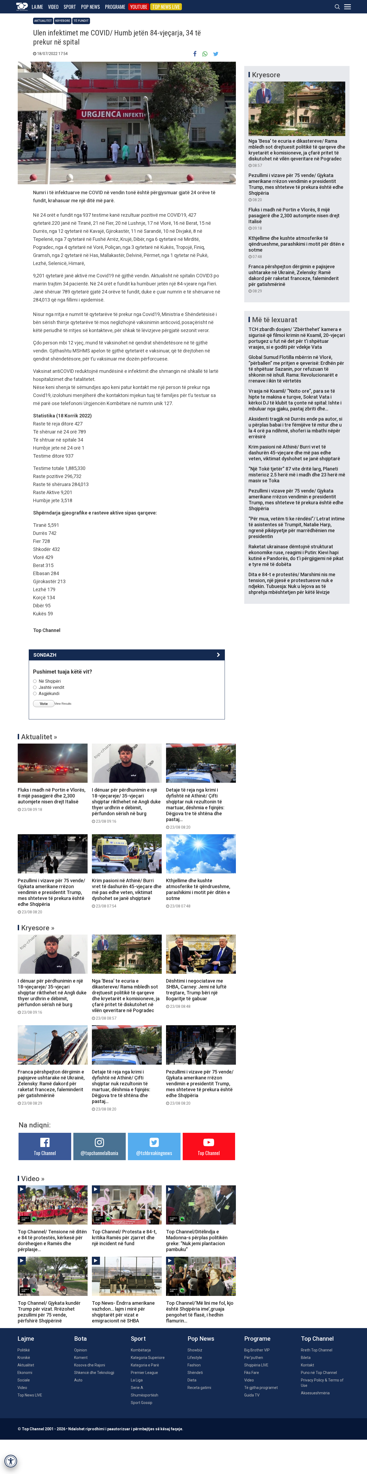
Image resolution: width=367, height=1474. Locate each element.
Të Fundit (81, 21)
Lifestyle (195, 1357)
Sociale (23, 1380)
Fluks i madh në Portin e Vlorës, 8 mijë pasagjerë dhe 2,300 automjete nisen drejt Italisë (51, 799)
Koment (81, 1357)
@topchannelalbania (99, 1152)
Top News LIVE (166, 6)
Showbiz (195, 1350)
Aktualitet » (39, 737)
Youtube (138, 6)
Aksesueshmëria (315, 1393)
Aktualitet (43, 21)
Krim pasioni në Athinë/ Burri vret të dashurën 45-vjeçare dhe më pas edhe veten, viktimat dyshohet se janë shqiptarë (126, 893)
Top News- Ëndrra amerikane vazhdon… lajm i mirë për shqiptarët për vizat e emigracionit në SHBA (123, 1312)
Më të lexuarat (274, 320)
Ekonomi (24, 1372)
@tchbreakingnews (154, 1152)
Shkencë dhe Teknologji (94, 1372)
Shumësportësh (144, 1395)
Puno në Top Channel (319, 1372)
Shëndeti (195, 1372)
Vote (44, 703)
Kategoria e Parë (145, 1365)
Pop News (90, 6)
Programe (115, 6)
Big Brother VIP (257, 1350)
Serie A (137, 1387)
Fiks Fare (251, 1372)
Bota (80, 1338)
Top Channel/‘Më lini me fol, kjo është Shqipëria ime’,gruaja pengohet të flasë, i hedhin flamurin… (199, 1312)
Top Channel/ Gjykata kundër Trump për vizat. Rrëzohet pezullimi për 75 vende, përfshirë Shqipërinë (49, 1312)
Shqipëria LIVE (256, 1365)
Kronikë (23, 1357)
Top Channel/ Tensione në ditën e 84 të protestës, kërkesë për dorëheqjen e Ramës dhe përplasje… (52, 1240)
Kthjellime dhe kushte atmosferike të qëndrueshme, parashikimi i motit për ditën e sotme (198, 893)
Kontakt (307, 1365)
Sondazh (44, 655)
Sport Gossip (141, 1403)
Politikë (23, 1350)
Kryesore (62, 21)
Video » (33, 1179)
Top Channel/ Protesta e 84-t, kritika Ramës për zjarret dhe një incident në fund (124, 1237)
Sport (70, 6)
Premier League (144, 1372)
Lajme (37, 6)
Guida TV (252, 1395)
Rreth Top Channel (316, 1350)
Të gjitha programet (261, 1387)
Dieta (192, 1380)
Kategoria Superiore (148, 1357)
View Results (63, 703)
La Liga (137, 1380)
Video (53, 6)
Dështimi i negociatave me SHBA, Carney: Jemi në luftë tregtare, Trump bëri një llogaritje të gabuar (196, 993)
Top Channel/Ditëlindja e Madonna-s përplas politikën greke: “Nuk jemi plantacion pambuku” (197, 1240)
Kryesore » (38, 928)
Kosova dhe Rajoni (89, 1365)
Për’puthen (253, 1357)
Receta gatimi (199, 1387)
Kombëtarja (141, 1350)
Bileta (306, 1357)
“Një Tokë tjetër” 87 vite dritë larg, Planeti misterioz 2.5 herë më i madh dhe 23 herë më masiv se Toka (297, 474)
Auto (78, 1380)
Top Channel (45, 1152)
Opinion (80, 1350)
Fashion (194, 1365)
